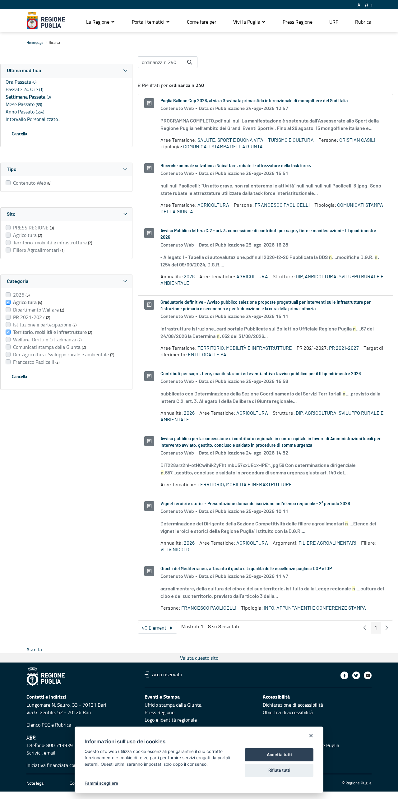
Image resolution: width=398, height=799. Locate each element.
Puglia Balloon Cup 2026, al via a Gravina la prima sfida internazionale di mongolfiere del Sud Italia (254, 101)
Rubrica (63, 724)
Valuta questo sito (199, 657)
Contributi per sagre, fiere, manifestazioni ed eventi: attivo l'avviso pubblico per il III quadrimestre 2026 (260, 374)
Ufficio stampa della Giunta (173, 704)
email (49, 752)
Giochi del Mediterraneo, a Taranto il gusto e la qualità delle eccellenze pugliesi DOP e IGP (246, 569)
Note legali (35, 783)
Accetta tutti (279, 754)
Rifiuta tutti (279, 770)
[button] (100, 21)
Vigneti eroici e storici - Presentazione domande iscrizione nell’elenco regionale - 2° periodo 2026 (255, 504)
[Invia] (190, 62)
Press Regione (159, 712)
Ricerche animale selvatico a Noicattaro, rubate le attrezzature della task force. (235, 166)
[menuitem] (201, 21)
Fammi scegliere (101, 783)
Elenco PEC (38, 724)
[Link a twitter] (356, 675)
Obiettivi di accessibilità (288, 712)
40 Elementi (159, 629)
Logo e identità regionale (171, 719)
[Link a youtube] (368, 675)
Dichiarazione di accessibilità (293, 704)
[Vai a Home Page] (46, 21)
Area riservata (167, 674)
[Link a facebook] (344, 675)
